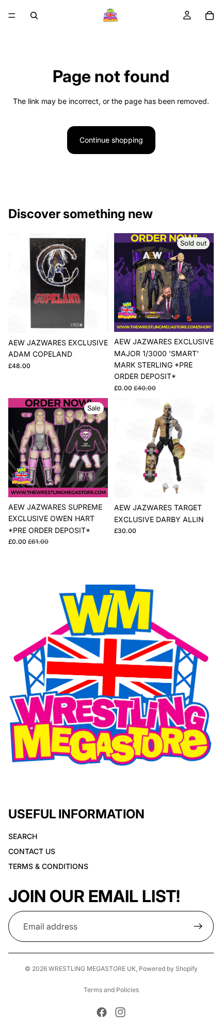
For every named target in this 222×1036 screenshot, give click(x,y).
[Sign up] (198, 926)
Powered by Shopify (168, 968)
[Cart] (209, 15)
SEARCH (22, 836)
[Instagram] (120, 1012)
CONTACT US (31, 851)
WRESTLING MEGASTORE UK (92, 968)
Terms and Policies (111, 990)
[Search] (34, 15)
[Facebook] (102, 1012)
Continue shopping (111, 139)
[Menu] (12, 15)
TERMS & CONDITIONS (48, 866)
